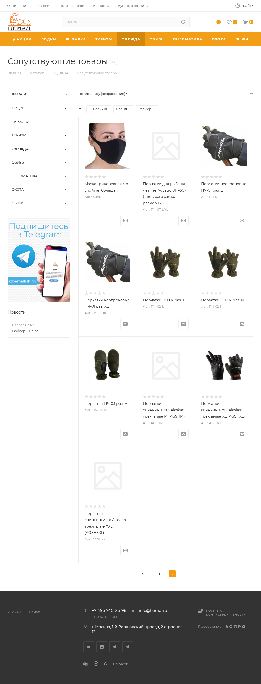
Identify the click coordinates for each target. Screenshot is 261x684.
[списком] (244, 94)
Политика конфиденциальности (225, 612)
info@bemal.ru (153, 610)
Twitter (114, 646)
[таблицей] (251, 94)
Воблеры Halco (25, 331)
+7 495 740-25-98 (109, 610)
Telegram (127, 646)
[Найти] (183, 22)
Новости (17, 312)
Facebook (101, 646)
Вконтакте (88, 646)
